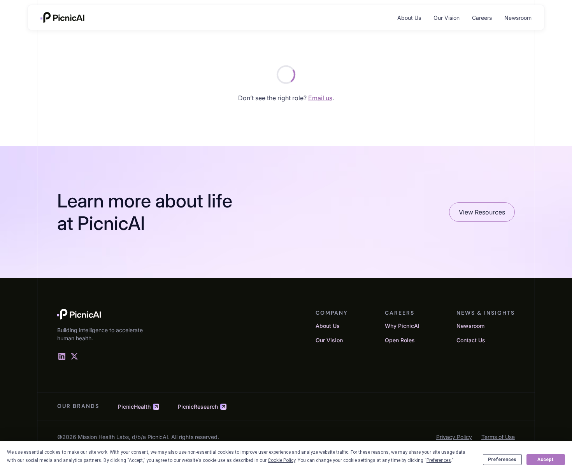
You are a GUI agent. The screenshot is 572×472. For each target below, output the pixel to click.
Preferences (502, 459)
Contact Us (470, 340)
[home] (62, 17)
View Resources (482, 212)
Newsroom (518, 17)
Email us (320, 98)
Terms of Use (498, 437)
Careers (482, 17)
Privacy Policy (454, 437)
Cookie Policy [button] (281, 460)
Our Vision (446, 17)
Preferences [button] (438, 460)
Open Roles (400, 340)
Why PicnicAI (402, 325)
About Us (409, 17)
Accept (545, 459)
